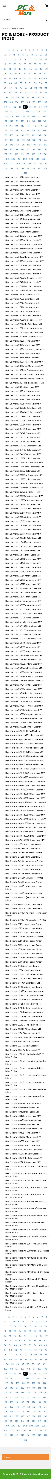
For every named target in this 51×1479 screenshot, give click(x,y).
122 (22, 111)
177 (17, 144)
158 (44, 130)
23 (10, 59)
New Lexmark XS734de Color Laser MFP (23, 685)
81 (31, 88)
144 (11, 126)
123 (27, 111)
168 (11, 140)
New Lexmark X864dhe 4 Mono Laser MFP (24, 382)
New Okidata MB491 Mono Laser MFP (22, 1124)
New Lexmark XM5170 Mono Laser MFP (23, 584)
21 (46, 54)
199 (7, 159)
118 (45, 107)
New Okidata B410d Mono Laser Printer (23, 844)
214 (5, 168)
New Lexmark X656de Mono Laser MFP (23, 231)
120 (11, 111)
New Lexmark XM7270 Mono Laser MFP (23, 630)
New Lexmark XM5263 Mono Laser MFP (23, 588)
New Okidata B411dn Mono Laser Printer (23, 852)
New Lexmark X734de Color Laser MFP (23, 265)
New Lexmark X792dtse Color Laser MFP (24, 336)
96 (17, 97)
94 (7, 97)
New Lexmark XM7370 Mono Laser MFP (23, 638)
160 (11, 135)
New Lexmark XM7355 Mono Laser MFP (23, 634)
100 (38, 97)
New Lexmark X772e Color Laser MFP (22, 307)
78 (15, 88)
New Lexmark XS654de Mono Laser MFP (23, 668)
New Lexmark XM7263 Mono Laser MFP (23, 626)
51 (16, 73)
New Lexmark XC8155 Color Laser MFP (22, 479)
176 (11, 144)
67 (5, 83)
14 (14, 54)
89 (26, 92)
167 (5, 140)
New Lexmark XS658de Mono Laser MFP (23, 672)
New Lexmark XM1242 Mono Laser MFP (23, 559)
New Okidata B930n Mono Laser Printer (23, 962)
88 (21, 92)
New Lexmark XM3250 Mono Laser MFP (23, 575)
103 (11, 102)
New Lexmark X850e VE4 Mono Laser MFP (24, 349)
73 (35, 83)
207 (11, 163)
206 (5, 163)
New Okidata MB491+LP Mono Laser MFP (23, 1128)
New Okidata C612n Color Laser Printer (23, 1004)
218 (28, 168)
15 (18, 54)
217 (22, 168)
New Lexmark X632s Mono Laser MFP (22, 181)
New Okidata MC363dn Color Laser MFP (23, 1153)
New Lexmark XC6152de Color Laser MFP (24, 462)
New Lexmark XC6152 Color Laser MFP (22, 458)
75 (46, 83)
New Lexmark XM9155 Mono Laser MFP (23, 647)
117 (40, 107)
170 (23, 140)
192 (11, 154)
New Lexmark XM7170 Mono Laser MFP (23, 617)
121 (17, 111)
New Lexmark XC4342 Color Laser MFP (23, 450)
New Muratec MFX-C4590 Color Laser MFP (25, 831)
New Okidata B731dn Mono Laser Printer (23, 953)
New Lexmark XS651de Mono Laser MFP (23, 659)
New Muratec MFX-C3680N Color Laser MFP (25, 819)
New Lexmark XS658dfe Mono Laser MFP (24, 676)
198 (45, 154)
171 (28, 140)
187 (28, 149)
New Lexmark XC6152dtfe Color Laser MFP (24, 466)
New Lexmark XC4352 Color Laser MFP (23, 454)
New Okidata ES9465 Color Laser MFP (22, 1045)
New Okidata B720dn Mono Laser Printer (24, 936)
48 (46, 69)
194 (22, 154)
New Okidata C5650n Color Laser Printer (24, 995)
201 (19, 159)
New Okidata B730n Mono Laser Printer (23, 949)
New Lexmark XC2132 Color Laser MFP (22, 416)
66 (45, 78)
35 (25, 64)
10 (42, 50)
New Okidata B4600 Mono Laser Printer (23, 893)
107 (34, 102)
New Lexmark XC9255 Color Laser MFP (23, 521)
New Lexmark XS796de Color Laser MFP (23, 701)
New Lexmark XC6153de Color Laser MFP (24, 475)
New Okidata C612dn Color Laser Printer (23, 999)
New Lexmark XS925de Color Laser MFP (23, 722)
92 (41, 92)
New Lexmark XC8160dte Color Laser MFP (24, 500)
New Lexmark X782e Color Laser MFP (22, 311)
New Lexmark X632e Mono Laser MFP (22, 177)
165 (39, 135)
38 (40, 64)
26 (25, 59)
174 (45, 140)
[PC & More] (25, 9)
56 (40, 73)
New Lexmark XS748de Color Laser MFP (23, 693)
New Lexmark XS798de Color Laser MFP (23, 710)
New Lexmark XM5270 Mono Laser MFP (23, 592)
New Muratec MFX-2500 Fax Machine (22, 731)
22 (5, 59)
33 (15, 64)
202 (25, 159)
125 (38, 111)
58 (5, 78)
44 (25, 69)
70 (21, 83)
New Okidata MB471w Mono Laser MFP (23, 1116)
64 (35, 78)
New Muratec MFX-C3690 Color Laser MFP (25, 823)
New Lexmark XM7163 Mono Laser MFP (23, 609)
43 (20, 69)
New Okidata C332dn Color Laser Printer (24, 974)
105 (22, 102)
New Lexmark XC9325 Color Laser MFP (23, 529)
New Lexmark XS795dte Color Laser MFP (24, 697)
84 (45, 88)
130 (23, 116)
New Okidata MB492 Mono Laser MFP (22, 1132)
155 (28, 130)
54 (30, 73)
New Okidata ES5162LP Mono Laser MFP (23, 1029)
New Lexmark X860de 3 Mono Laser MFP (24, 362)
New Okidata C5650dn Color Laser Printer (24, 991)
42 (14, 69)
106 (28, 102)
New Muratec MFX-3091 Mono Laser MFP (24, 739)
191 (5, 154)
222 (25, 173)
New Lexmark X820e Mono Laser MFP (22, 341)
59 (10, 78)
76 (5, 88)
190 (45, 149)
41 (10, 69)
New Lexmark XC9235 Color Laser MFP (23, 513)
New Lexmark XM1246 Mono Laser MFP (23, 563)
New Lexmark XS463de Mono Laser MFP (23, 655)
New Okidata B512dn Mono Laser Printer (23, 924)
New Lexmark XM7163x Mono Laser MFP (23, 613)
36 (30, 64)
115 (30, 107)
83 (40, 88)
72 (30, 83)
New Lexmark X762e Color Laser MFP (22, 303)
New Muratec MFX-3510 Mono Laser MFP (24, 743)
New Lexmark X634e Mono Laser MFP (22, 190)
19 (36, 54)
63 (30, 78)
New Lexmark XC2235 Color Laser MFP (23, 420)
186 (22, 149)
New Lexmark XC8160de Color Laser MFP (24, 496)
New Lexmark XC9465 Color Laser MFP (23, 546)
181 (40, 144)
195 (28, 154)
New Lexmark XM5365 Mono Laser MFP (23, 596)
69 (15, 83)
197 (39, 154)
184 (11, 149)
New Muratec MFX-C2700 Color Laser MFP (25, 789)
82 (35, 88)
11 (46, 50)
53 (25, 73)
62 (25, 78)
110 (5, 107)
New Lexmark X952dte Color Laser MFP (23, 408)
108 (39, 102)
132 (33, 116)
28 (35, 59)
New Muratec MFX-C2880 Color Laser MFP (25, 798)
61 (20, 78)
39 (45, 64)
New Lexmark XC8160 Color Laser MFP (23, 492)
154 (22, 130)
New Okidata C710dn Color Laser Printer (24, 1008)
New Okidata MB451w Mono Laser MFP (23, 1103)
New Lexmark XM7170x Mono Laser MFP (23, 622)
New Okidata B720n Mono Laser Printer (23, 941)
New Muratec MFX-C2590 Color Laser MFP (25, 785)
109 (45, 102)
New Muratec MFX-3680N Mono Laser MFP (25, 773)
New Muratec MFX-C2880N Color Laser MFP (25, 802)
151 (6, 130)
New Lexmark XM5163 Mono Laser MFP (23, 580)
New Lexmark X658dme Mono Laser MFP (24, 248)
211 (35, 163)
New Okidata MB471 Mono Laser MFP (22, 1112)
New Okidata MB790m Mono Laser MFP (23, 1149)
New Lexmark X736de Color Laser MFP (23, 269)
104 (16, 102)
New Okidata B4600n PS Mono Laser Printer (25, 920)
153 (16, 130)
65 (40, 78)
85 (5, 92)
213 (46, 163)
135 (6, 121)
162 (22, 135)
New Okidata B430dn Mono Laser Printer (24, 865)
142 (44, 121)
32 (10, 64)
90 (31, 92)
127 (6, 116)
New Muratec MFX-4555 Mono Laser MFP (24, 777)
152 (11, 130)
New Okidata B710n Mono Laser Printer (23, 932)
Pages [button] (7, 1457)
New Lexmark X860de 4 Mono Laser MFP (24, 366)
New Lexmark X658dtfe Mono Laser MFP (24, 257)
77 (10, 88)
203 (31, 159)
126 (44, 111)
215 (11, 168)
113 (20, 107)
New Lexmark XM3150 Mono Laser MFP (23, 571)
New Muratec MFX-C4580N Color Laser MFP (25, 827)
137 (17, 121)
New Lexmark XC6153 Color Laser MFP (22, 471)
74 (40, 83)
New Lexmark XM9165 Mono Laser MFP (23, 651)
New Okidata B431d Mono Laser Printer (23, 869)
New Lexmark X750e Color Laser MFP (22, 294)
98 (28, 97)
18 (32, 54)
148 (34, 126)
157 (39, 130)
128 (12, 116)
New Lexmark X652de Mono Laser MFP (23, 223)
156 (33, 130)
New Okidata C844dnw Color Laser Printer (25, 1020)
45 (30, 69)
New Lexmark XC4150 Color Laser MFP (23, 437)
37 (35, 64)
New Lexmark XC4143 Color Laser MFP (23, 433)
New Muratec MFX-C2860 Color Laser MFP (25, 794)
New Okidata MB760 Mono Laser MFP (22, 1141)
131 (28, 116)
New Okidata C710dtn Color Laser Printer (24, 1012)
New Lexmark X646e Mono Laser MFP (22, 206)
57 (45, 73)
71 (26, 83)
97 (22, 97)
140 (33, 121)
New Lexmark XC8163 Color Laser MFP (22, 504)
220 (39, 168)
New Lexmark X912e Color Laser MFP (22, 387)
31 (5, 64)
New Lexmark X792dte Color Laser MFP (23, 320)
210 (30, 163)
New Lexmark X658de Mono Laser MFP (23, 240)
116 (35, 107)
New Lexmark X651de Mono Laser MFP (22, 219)
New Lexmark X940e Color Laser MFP (22, 395)
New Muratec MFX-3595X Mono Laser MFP (25, 768)
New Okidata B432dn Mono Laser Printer (24, 878)
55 (35, 73)
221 (45, 168)
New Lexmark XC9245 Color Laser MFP (23, 517)
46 (35, 69)
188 (34, 149)
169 (17, 140)
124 (33, 111)
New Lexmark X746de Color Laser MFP (23, 282)
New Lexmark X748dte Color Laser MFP (23, 290)
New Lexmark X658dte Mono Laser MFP (23, 252)
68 (10, 83)
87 (15, 92)
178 (22, 144)
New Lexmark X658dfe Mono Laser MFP (23, 244)
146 (22, 126)
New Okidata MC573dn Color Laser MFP (23, 1158)
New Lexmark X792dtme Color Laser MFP (24, 328)
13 (9, 54)
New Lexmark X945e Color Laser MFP (22, 399)
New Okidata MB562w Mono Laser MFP (23, 1137)
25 (20, 59)
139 (28, 121)
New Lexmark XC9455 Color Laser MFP (23, 542)
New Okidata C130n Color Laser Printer (23, 970)
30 (45, 59)
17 (27, 54)
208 (18, 163)
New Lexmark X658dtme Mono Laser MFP (24, 261)
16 (23, 54)
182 (45, 144)
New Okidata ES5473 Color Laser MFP (22, 1033)
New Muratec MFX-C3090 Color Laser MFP (25, 810)
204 (37, 159)
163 (28, 135)
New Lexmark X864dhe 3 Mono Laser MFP (24, 378)
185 (17, 149)
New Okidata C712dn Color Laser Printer (23, 1016)
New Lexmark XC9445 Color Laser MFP (23, 538)
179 (28, 144)
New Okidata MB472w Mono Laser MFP (23, 1120)
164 (33, 135)
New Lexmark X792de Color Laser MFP (23, 315)
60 (15, 78)
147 (28, 126)
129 (17, 116)
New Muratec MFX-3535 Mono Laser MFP (24, 752)
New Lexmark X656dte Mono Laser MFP (23, 236)
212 (40, 163)
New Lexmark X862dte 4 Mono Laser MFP (24, 374)
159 (6, 135)
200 (13, 159)
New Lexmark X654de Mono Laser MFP (23, 227)
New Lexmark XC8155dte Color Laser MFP (24, 487)
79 (21, 88)
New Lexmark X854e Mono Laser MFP (22, 357)
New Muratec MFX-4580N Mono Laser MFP (25, 781)
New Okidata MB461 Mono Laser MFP (22, 1107)
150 (45, 126)
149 (40, 126)
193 (16, 154)
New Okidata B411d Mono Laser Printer (23, 848)
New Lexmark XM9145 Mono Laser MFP (23, 643)
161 (17, 135)
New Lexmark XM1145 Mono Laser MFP (22, 554)
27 (30, 59)
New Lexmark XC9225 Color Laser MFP (23, 508)
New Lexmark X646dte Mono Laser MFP (23, 202)
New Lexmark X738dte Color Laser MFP (23, 278)
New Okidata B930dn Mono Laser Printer (24, 957)
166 (45, 135)
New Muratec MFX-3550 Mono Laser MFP (24, 756)
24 (15, 59)
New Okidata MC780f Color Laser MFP (23, 1162)
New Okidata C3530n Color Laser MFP (22, 983)
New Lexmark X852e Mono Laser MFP (22, 353)
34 (20, 64)
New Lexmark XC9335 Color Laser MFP (23, 534)
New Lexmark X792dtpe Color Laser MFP (24, 332)
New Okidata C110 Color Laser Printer (22, 966)
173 (39, 140)
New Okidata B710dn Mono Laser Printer (23, 928)
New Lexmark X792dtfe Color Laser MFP (23, 324)
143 (5, 126)
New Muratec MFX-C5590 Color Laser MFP (25, 840)
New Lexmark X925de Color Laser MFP (23, 391)
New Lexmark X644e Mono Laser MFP (22, 198)
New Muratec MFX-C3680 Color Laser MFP (25, 815)
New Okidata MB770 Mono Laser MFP (22, 1145)
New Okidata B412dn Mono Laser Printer (23, 857)
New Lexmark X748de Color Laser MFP (23, 286)
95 (12, 97)
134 (44, 116)
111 (10, 107)
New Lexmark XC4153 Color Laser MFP (22, 441)
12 (5, 54)
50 (11, 73)
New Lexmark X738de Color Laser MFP (23, 273)
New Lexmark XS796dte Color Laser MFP (24, 706)
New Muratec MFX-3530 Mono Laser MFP (24, 747)
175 (5, 144)
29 (40, 59)
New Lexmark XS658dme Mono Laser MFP (24, 680)
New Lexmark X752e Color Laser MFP (22, 299)
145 (16, 126)
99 (33, 97)
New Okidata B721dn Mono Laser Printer (23, 945)
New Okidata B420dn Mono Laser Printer (24, 861)
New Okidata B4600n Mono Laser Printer (24, 904)
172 (33, 140)
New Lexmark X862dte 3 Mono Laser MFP (24, 370)
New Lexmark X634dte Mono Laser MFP (23, 185)
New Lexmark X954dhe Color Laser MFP (23, 412)
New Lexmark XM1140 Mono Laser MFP (22, 550)
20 (41, 54)
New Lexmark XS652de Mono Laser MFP (23, 664)
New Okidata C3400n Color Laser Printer (24, 978)
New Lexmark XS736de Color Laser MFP (23, 689)
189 (39, 149)
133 (39, 116)
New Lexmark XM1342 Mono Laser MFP (23, 567)
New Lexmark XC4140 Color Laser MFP (23, 429)
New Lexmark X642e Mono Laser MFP (22, 194)
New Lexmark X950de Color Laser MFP (23, 403)
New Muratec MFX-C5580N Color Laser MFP (25, 836)
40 (5, 69)
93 (46, 92)
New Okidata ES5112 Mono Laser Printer (23, 1024)
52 (20, 73)
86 (10, 92)
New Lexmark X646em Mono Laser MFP (23, 215)
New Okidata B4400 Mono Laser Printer (23, 882)
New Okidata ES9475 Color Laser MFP (22, 1050)
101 (44, 97)
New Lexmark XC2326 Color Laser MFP (23, 424)
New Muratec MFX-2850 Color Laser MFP (24, 735)
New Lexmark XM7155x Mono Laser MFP (23, 605)
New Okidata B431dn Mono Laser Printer (23, 873)
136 (11, 121)
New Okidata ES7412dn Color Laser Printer (24, 1037)
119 (6, 111)
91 (36, 92)
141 (39, 121)
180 (34, 144)
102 (5, 102)
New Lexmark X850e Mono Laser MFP (22, 345)
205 (43, 159)
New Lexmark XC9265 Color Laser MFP (23, 525)
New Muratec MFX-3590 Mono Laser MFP (24, 760)
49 (6, 73)
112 (15, 107)
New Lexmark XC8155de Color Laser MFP (24, 483)
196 (33, 154)
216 (17, 168)
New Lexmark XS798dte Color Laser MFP (24, 714)
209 (24, 163)
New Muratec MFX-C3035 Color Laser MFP (25, 806)
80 (26, 88)
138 (22, 121)
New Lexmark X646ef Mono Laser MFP (23, 210)
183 (5, 149)
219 (33, 168)
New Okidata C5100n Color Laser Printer (23, 987)
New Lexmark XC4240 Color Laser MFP (23, 445)
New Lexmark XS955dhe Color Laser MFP (24, 726)
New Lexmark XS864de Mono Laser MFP (23, 718)
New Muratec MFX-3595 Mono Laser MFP (24, 764)
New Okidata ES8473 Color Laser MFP (22, 1041)
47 (41, 69)
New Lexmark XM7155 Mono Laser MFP (23, 601)
